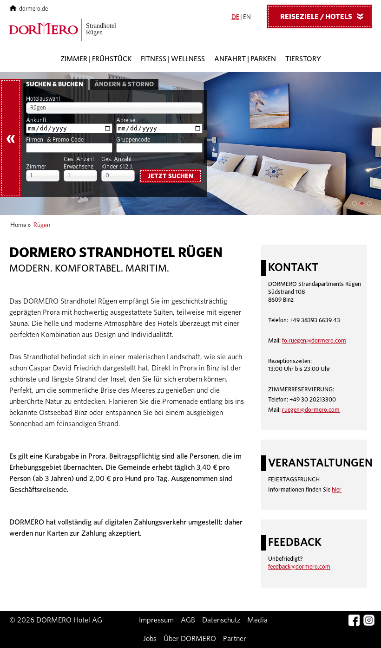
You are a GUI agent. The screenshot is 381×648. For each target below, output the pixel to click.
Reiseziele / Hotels (323, 16)
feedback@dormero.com (299, 567)
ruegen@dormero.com (311, 410)
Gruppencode (133, 140)
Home (18, 225)
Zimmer (36, 167)
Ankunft (36, 120)
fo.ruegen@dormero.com (314, 341)
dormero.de (33, 9)
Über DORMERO (190, 638)
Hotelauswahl (43, 99)
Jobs (150, 638)
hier (337, 490)
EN (247, 17)
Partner (234, 638)
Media (257, 620)
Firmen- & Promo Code (55, 140)
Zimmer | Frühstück (95, 59)
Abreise (125, 120)
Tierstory (303, 59)
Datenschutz (221, 620)
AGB (188, 620)
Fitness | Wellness (173, 59)
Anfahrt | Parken (245, 59)
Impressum (156, 620)
